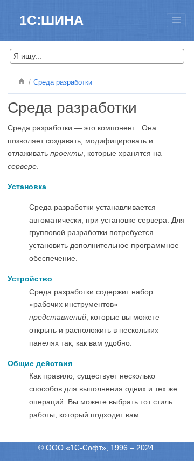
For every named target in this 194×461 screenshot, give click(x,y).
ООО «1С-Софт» (76, 447)
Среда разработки (62, 82)
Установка (27, 186)
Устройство (30, 278)
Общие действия (40, 363)
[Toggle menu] (176, 20)
